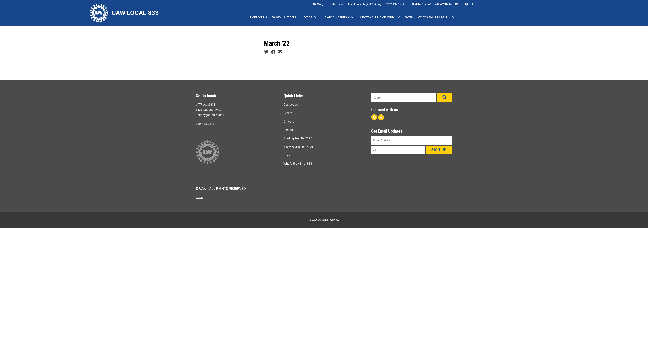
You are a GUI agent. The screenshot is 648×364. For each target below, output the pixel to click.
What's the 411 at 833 (434, 17)
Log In (199, 197)
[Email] (280, 51)
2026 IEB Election (396, 4)
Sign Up (439, 150)
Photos (306, 17)
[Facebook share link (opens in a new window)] (273, 51)
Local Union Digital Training (364, 4)
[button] (444, 97)
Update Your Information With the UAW (435, 4)
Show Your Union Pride (377, 17)
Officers (290, 17)
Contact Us (258, 17)
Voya (409, 17)
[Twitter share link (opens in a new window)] (266, 51)
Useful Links (335, 4)
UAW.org (318, 4)
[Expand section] (315, 17)
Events (276, 17)
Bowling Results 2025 (338, 17)
